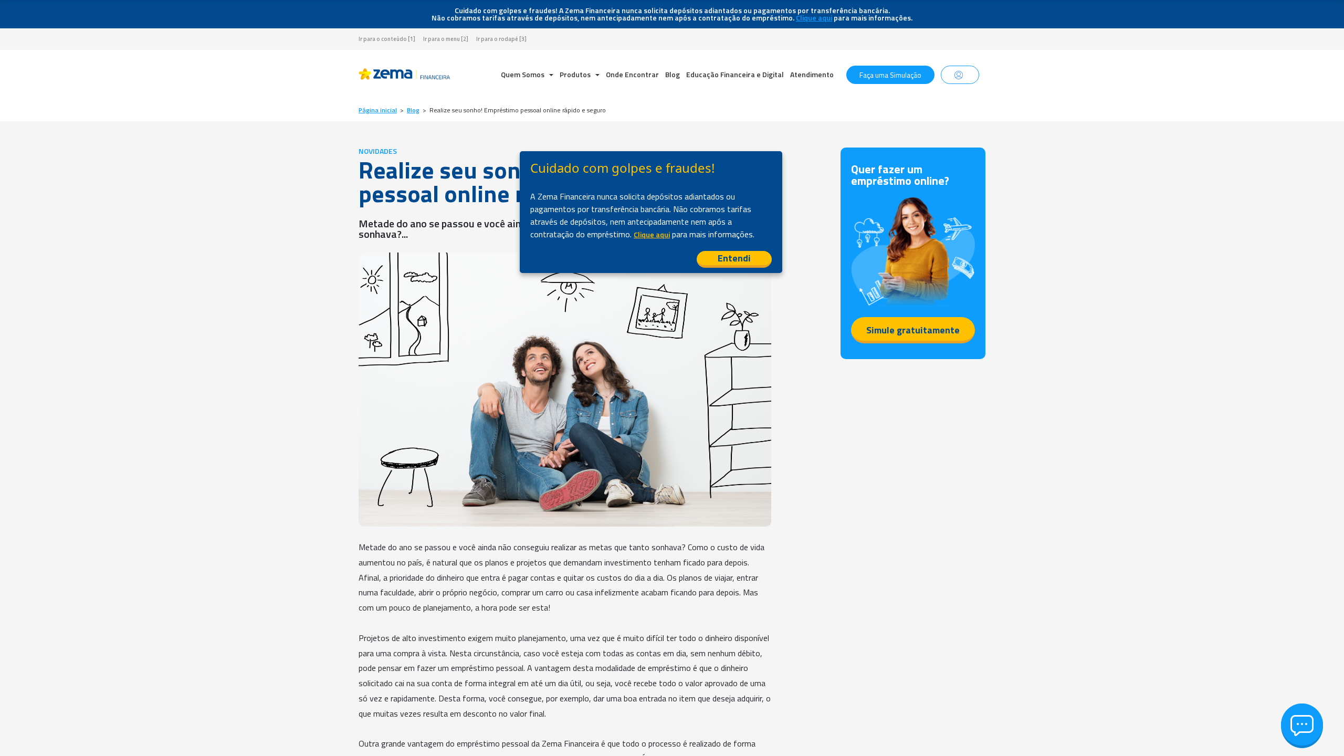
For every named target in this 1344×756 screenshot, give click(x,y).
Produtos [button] (576, 74)
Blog (672, 74)
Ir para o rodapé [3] (501, 39)
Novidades (378, 151)
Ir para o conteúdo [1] (387, 39)
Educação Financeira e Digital (735, 74)
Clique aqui (814, 18)
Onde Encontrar (632, 74)
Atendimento (812, 74)
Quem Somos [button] (523, 74)
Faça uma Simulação (890, 74)
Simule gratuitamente (913, 330)
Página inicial (378, 110)
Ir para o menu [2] (445, 39)
